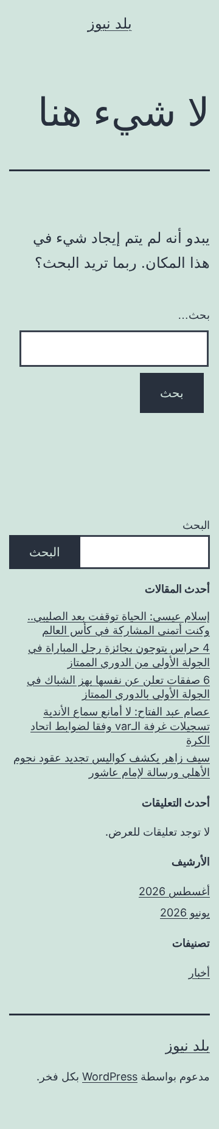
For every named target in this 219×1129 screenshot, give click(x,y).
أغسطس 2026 (174, 891)
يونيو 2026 (185, 912)
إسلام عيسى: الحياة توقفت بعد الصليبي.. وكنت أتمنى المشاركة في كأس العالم (118, 623)
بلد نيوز (110, 23)
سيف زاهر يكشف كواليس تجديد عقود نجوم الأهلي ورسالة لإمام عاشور (111, 764)
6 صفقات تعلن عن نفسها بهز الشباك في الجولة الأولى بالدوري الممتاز (118, 687)
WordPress (109, 1076)
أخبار (199, 972)
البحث (196, 525)
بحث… (194, 315)
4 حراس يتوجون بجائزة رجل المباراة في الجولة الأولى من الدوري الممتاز (119, 654)
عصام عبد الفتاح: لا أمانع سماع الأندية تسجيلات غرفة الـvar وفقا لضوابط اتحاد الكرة (120, 725)
